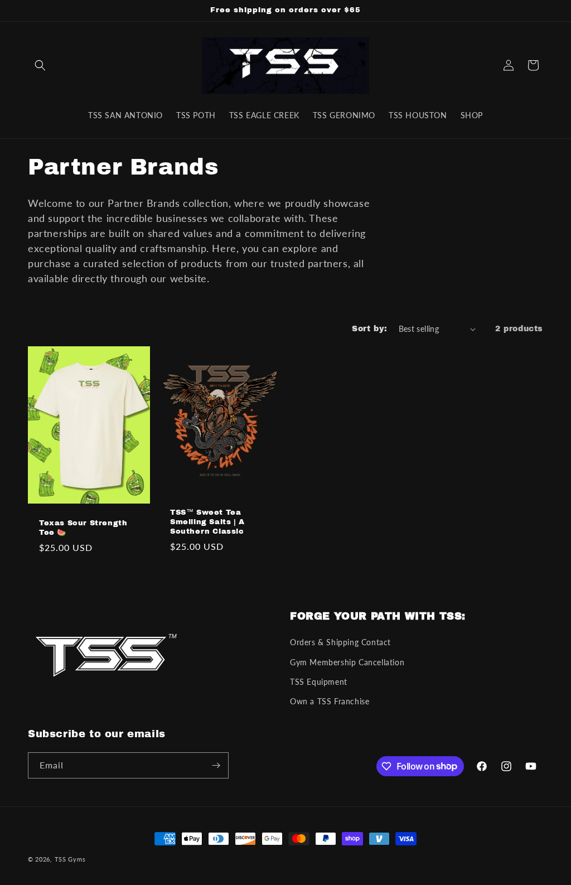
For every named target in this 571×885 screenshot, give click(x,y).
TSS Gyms (70, 859)
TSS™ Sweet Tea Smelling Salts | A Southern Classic (207, 522)
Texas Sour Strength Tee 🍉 (83, 527)
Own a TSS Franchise (329, 701)
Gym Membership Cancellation (347, 662)
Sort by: (369, 329)
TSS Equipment (318, 681)
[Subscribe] (216, 765)
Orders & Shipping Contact (340, 642)
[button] (40, 65)
